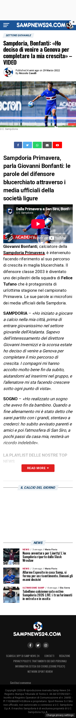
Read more (36, 468)
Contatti (49, 656)
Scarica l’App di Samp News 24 (23, 656)
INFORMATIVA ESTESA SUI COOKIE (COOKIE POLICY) (40, 666)
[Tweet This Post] (28, 145)
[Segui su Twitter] (38, 645)
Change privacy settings (60, 715)
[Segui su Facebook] (30, 645)
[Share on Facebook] (18, 145)
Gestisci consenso (20, 683)
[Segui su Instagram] (46, 645)
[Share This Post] (38, 145)
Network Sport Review (40, 672)
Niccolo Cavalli (27, 73)
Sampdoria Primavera (24, 252)
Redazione (64, 656)
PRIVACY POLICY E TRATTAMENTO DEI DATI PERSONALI (40, 661)
